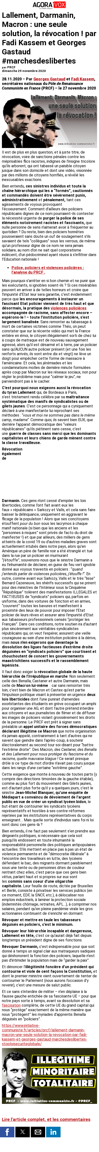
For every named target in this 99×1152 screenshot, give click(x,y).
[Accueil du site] (49, 8)
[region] (61, 472)
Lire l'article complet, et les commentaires (46, 1119)
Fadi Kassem (82, 79)
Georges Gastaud (49, 79)
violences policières (69, 308)
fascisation (11, 1005)
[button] (7, 1132)
